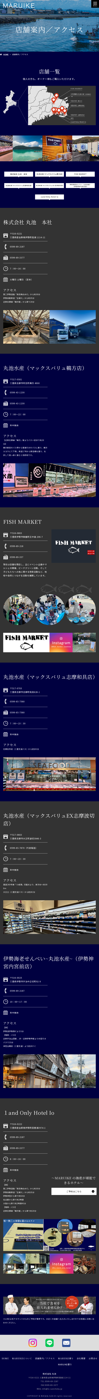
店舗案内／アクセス (45, 1358)
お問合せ (93, 1358)
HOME (6, 54)
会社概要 (81, 1358)
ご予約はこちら (74, 1191)
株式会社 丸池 (49, 1373)
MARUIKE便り (66, 1358)
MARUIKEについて (22, 1358)
